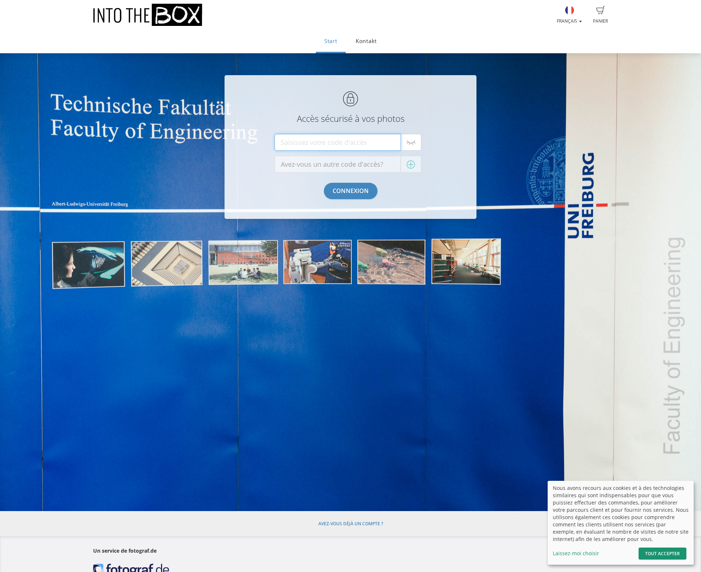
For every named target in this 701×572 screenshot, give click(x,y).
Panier (600, 21)
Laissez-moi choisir (576, 553)
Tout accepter (662, 553)
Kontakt (366, 41)
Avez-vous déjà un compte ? (350, 524)
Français (567, 21)
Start (330, 41)
